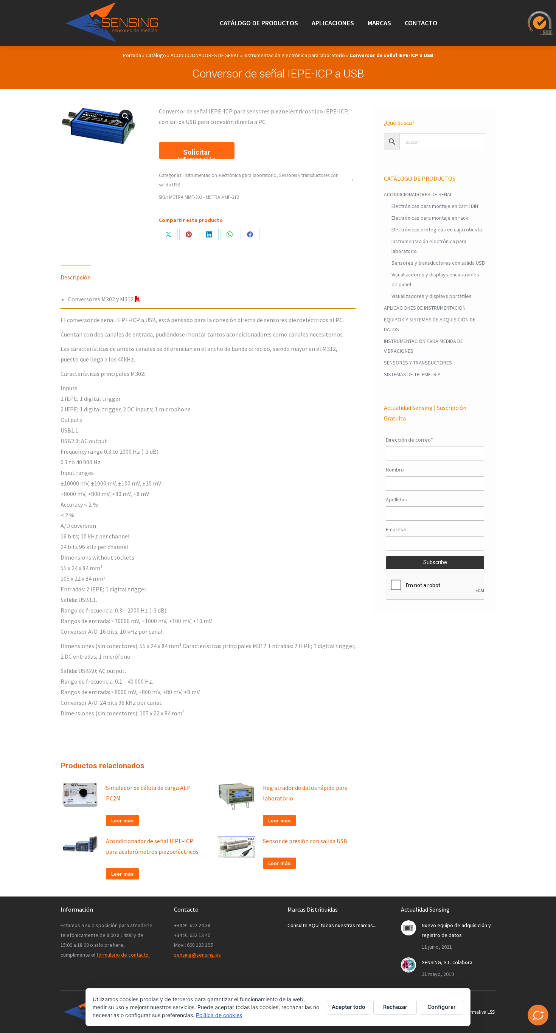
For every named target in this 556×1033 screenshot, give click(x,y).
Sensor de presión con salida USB (305, 841)
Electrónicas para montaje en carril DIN (434, 206)
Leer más (122, 821)
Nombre (395, 469)
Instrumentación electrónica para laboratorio (294, 55)
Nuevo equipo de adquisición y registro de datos (456, 930)
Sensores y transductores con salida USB (438, 262)
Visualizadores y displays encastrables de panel (435, 279)
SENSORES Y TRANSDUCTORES (418, 362)
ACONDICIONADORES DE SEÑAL (205, 55)
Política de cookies (219, 1015)
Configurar (441, 1007)
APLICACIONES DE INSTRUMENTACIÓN (425, 307)
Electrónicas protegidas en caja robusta (436, 229)
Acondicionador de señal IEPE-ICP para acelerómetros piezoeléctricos (152, 846)
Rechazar (395, 1007)
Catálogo (156, 55)
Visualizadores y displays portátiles (431, 296)
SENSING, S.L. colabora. (448, 962)
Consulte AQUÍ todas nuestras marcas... (331, 925)
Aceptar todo (348, 1007)
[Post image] (408, 927)
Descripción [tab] (76, 277)
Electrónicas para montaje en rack (429, 217)
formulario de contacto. (123, 954)
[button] (125, 116)
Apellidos (396, 499)
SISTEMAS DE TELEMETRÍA (412, 374)
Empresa (396, 529)
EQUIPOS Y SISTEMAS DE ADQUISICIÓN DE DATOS (429, 324)
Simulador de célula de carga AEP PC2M (148, 793)
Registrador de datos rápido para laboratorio (305, 793)
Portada (132, 55)
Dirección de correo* (409, 439)
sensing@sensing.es (197, 954)
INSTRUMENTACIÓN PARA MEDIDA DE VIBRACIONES (423, 346)
